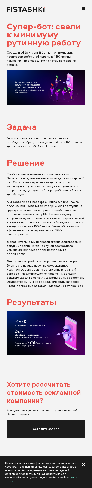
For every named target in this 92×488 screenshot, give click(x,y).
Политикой (12, 477)
